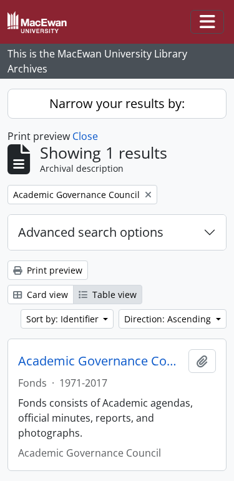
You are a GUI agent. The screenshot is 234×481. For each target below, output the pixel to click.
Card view (46, 294)
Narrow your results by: (117, 103)
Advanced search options (90, 232)
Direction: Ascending (168, 319)
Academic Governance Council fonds (100, 361)
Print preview (53, 270)
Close (85, 136)
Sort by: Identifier (63, 319)
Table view (113, 294)
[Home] (42, 22)
